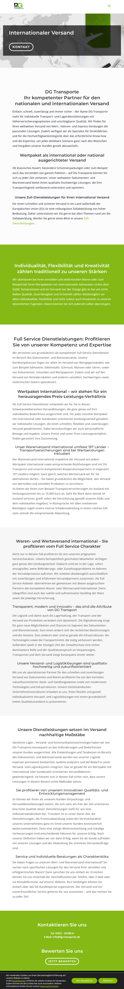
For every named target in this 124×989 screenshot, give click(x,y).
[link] (19, 980)
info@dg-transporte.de (66, 937)
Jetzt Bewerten (62, 961)
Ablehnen (108, 980)
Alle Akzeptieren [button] (84, 980)
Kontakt (21, 47)
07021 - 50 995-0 (64, 933)
